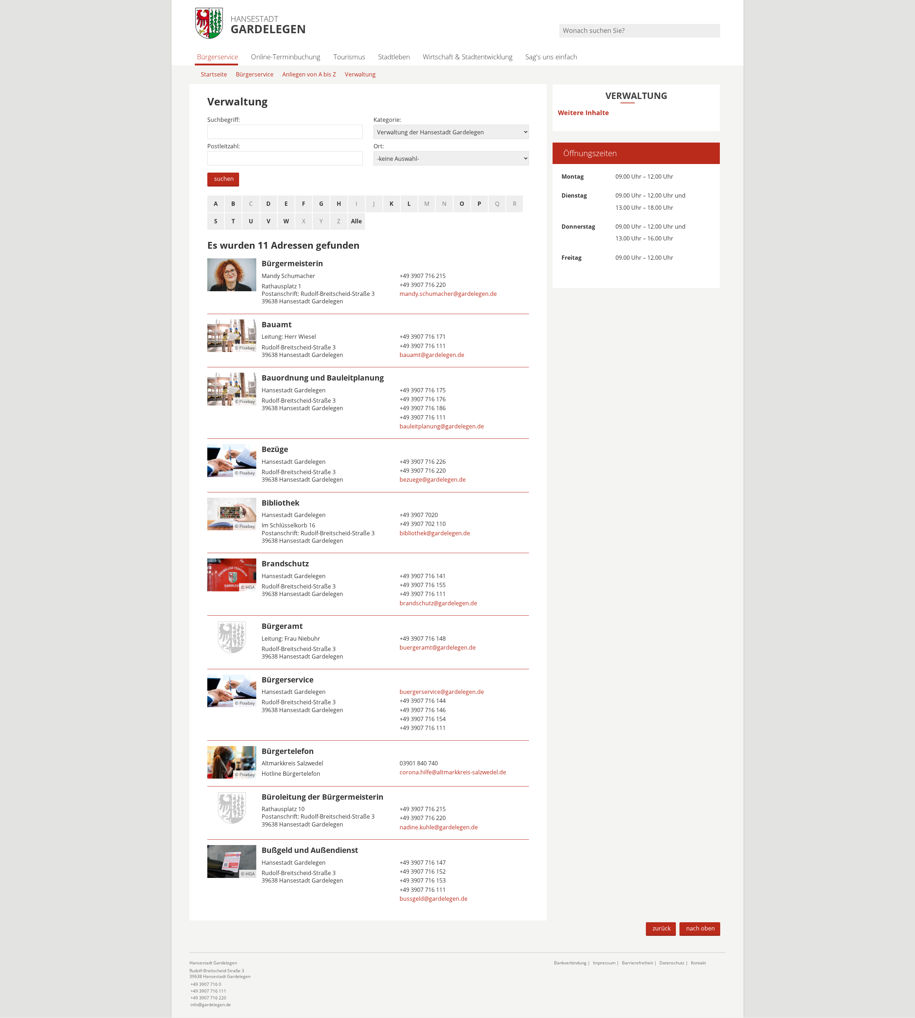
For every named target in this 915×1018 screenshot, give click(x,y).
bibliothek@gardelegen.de (434, 533)
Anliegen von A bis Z (309, 74)
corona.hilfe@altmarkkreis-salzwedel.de (452, 772)
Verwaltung (360, 74)
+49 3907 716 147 (422, 862)
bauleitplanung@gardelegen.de (441, 426)
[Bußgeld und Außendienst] (368, 875)
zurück (662, 928)
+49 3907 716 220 (422, 818)
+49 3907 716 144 (422, 701)
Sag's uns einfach (551, 56)
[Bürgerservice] (368, 705)
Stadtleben (394, 56)
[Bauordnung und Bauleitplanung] (368, 403)
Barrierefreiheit (637, 963)
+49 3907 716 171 (422, 337)
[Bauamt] (368, 340)
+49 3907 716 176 (422, 399)
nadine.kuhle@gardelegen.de (438, 827)
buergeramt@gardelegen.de (437, 647)
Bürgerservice (217, 56)
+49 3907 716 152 (422, 871)
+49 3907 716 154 (422, 719)
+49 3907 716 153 (422, 880)
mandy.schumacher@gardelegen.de (447, 294)
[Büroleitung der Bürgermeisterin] (368, 813)
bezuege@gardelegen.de (432, 479)
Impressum (604, 963)
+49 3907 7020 (418, 515)
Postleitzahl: (223, 146)
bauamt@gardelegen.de (431, 355)
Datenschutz (671, 963)
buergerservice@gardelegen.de (441, 692)
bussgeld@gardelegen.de (433, 899)
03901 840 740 (418, 763)
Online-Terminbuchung (285, 56)
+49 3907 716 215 (422, 276)
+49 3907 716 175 (422, 390)
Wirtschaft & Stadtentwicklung (468, 56)
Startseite (214, 74)
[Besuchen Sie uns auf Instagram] (719, 14)
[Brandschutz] (368, 584)
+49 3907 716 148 (422, 638)
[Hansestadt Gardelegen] (366, 984)
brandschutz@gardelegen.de (437, 603)
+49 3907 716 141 (422, 576)
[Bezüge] (368, 465)
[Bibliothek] (368, 523)
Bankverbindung (570, 963)
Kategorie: (387, 120)
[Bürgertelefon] (368, 763)
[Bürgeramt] (368, 642)
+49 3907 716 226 (422, 462)
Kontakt (698, 963)
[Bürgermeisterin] (368, 283)
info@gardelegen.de (210, 1005)
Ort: (379, 146)
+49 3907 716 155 (422, 585)
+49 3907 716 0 (205, 984)
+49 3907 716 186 (422, 408)
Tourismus (349, 56)
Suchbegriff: (223, 120)
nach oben (700, 928)
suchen (224, 179)
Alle (356, 221)
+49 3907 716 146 (422, 710)
